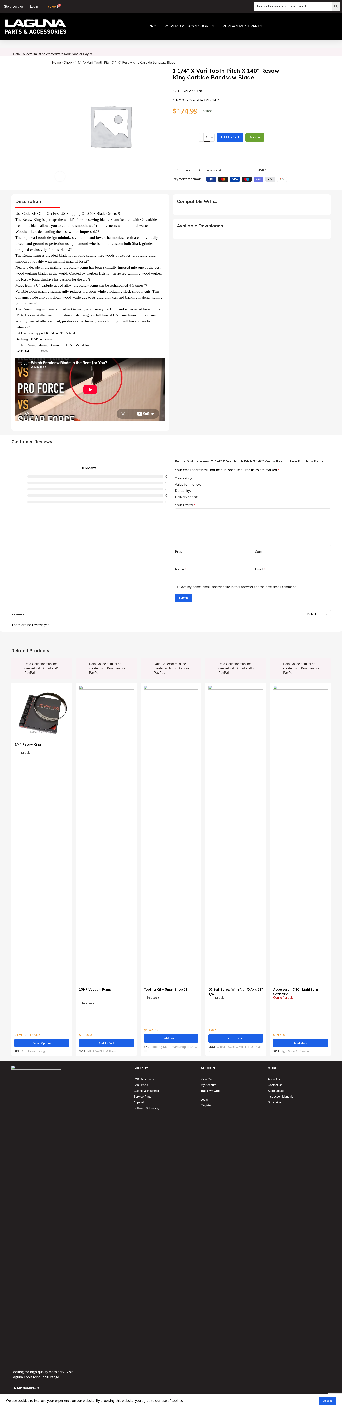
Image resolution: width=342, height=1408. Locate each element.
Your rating (183, 478)
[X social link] (274, 170)
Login (34, 6)
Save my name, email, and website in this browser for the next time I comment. (237, 587)
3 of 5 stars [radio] (211, 478)
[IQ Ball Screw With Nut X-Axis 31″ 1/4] (235, 835)
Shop (68, 62)
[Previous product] (278, 63)
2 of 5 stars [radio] (208, 478)
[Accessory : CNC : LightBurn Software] (300, 835)
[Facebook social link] (269, 170)
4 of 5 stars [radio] (214, 478)
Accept (327, 1400)
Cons (259, 551)
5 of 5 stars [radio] (218, 478)
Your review (185, 505)
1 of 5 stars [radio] (204, 478)
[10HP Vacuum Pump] (106, 835)
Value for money (187, 485)
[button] (106, 1043)
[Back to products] (282, 63)
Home (56, 62)
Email (260, 569)
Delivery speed (186, 497)
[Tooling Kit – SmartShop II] (171, 835)
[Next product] (287, 63)
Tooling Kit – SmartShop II (165, 989)
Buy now (254, 137)
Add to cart (230, 137)
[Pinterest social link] (279, 170)
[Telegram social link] (288, 170)
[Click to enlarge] (60, 176)
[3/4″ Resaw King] (41, 713)
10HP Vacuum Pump (95, 989)
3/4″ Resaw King (27, 744)
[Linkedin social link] (284, 170)
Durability (182, 491)
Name (181, 569)
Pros (178, 551)
